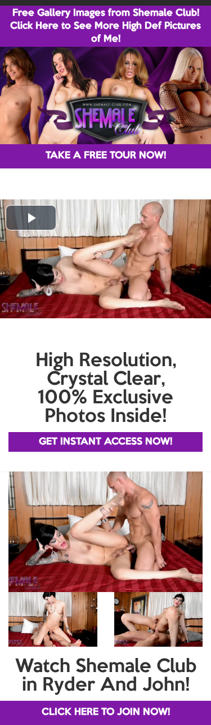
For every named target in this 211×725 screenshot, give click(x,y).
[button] (31, 217)
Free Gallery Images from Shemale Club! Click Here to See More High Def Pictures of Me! (105, 26)
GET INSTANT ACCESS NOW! (105, 442)
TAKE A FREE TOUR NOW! (106, 156)
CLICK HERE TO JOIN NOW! (106, 712)
